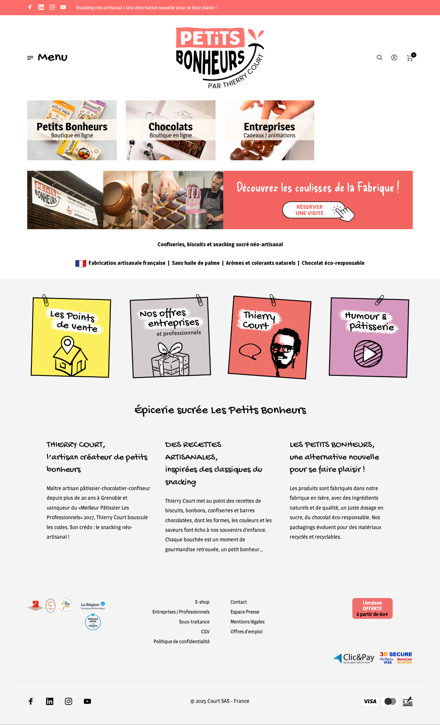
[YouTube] (63, 7)
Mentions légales (247, 622)
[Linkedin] (41, 7)
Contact (238, 602)
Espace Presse (244, 612)
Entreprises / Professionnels (181, 612)
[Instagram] (52, 7)
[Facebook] (30, 7)
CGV (205, 632)
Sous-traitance (194, 622)
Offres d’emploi (246, 632)
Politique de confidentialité (182, 641)
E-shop (202, 602)
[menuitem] (392, 57)
